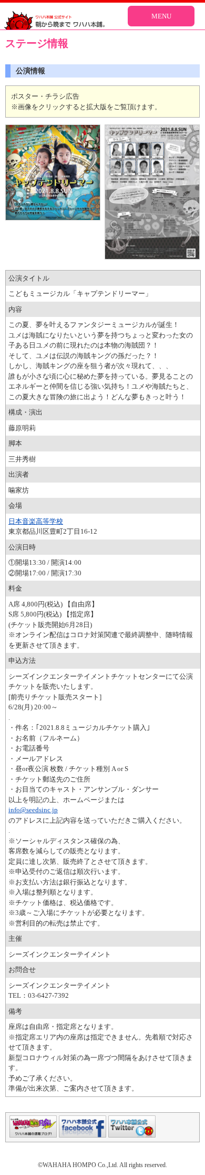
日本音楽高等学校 (35, 521)
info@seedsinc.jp (33, 810)
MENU (161, 16)
